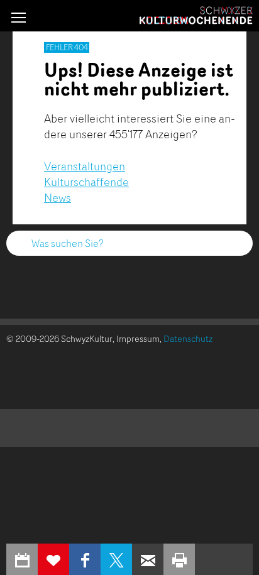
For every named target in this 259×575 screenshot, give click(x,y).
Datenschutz (187, 338)
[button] (18, 17)
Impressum (138, 338)
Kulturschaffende (86, 181)
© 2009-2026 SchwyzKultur (59, 338)
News (57, 197)
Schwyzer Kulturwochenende (196, 15)
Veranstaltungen (84, 165)
